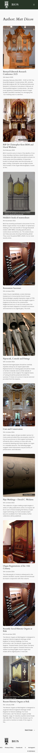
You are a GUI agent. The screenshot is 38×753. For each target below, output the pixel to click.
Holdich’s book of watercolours (16, 217)
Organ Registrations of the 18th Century (16, 567)
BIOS (14, 4)
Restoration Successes (12, 288)
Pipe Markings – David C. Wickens (18, 499)
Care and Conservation (13, 429)
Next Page (30, 730)
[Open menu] (34, 5)
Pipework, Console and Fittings (16, 358)
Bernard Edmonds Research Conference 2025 (14, 72)
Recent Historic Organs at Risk (16, 701)
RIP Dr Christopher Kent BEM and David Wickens (18, 145)
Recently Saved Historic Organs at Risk (17, 629)
